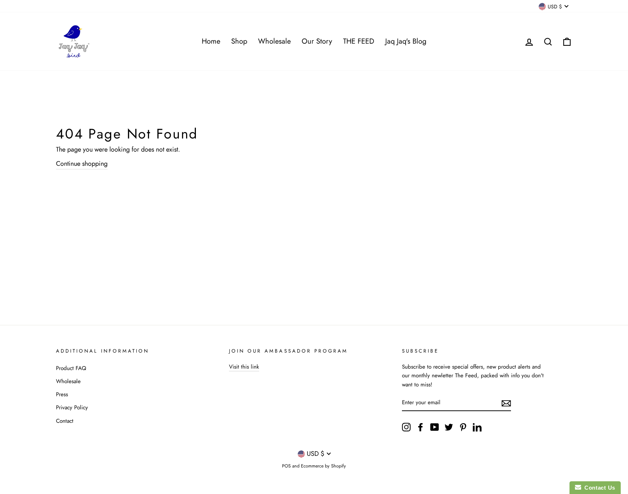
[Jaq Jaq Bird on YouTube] (434, 426)
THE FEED (358, 41)
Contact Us (598, 488)
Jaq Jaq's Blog (405, 41)
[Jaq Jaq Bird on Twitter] (448, 426)
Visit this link (244, 367)
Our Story (317, 41)
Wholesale (274, 41)
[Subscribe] (506, 403)
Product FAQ (71, 368)
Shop (239, 41)
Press (62, 394)
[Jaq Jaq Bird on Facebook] (420, 426)
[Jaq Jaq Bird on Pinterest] (463, 426)
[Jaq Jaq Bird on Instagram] (406, 426)
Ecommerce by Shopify (323, 466)
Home (211, 41)
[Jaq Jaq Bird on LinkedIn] (477, 426)
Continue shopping (82, 163)
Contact (64, 421)
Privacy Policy (72, 407)
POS (286, 466)
